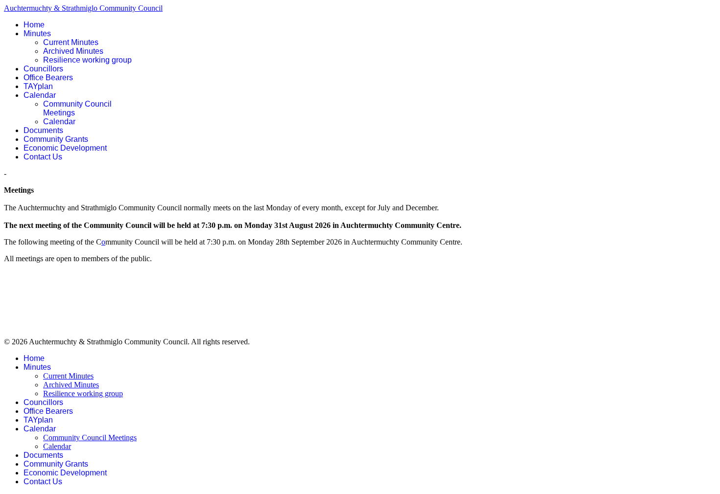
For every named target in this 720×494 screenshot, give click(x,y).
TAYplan (38, 86)
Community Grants (56, 139)
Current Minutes (70, 42)
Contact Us (43, 157)
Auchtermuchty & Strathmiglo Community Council (83, 8)
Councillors (43, 69)
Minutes (37, 33)
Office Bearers (48, 77)
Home (34, 25)
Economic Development (65, 148)
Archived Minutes (73, 51)
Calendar (40, 95)
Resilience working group (87, 60)
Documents (43, 130)
